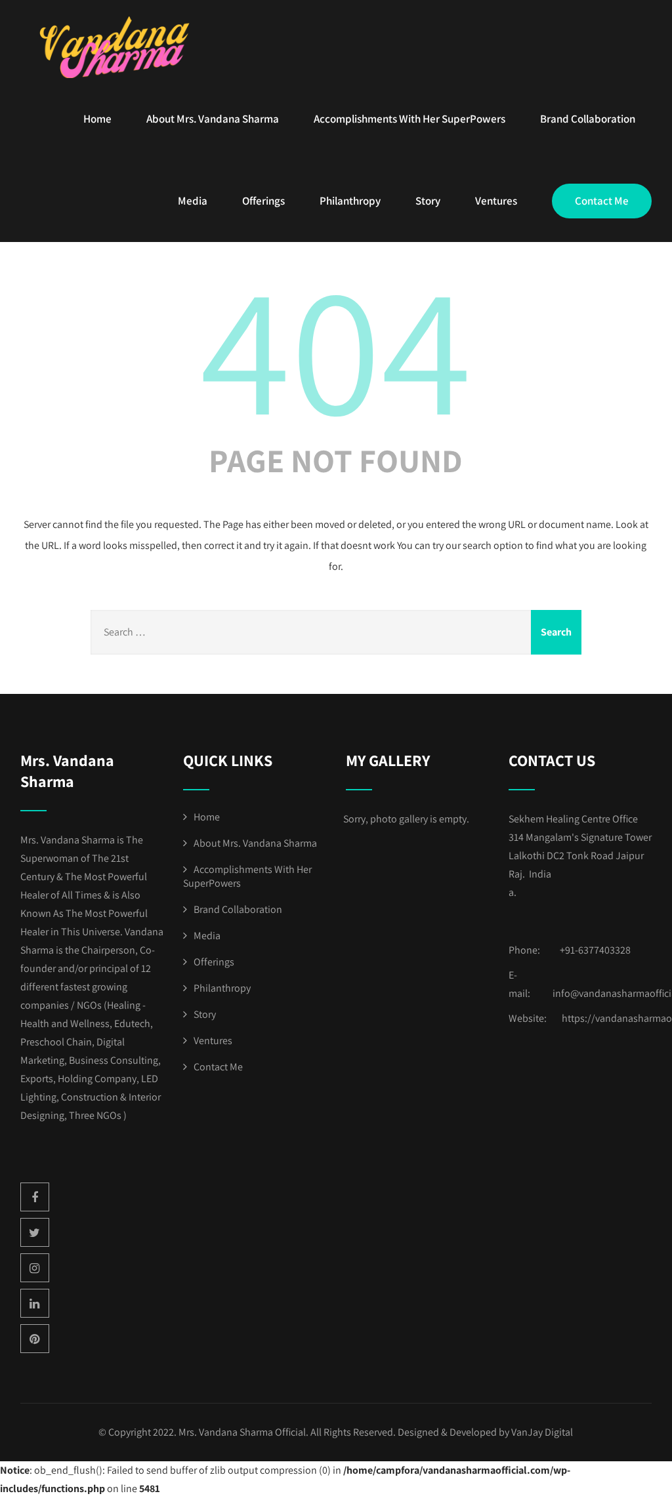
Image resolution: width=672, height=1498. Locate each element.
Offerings (263, 200)
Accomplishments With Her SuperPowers (409, 118)
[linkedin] (34, 1303)
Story (427, 200)
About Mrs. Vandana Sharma (212, 118)
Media (192, 200)
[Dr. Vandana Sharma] (118, 47)
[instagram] (34, 1267)
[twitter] (34, 1232)
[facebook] (34, 1197)
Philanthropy (350, 200)
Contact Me (602, 200)
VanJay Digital (542, 1432)
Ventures (496, 200)
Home (97, 118)
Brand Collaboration (587, 118)
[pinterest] (34, 1338)
